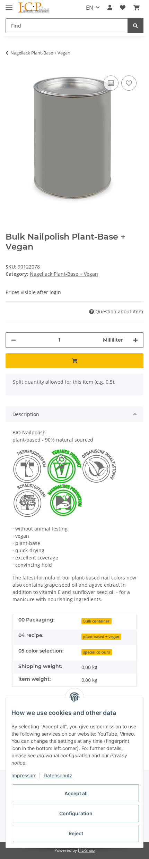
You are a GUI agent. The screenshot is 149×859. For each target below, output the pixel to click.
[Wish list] (122, 7)
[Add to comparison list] (111, 83)
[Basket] (136, 7)
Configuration (76, 813)
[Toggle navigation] (9, 4)
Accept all (76, 793)
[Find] (135, 25)
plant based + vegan (101, 636)
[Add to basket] (74, 360)
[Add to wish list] (129, 83)
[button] (110, 7)
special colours (96, 652)
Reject (76, 833)
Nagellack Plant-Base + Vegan (64, 274)
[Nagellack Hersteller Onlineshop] (34, 8)
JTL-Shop (86, 850)
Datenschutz (58, 775)
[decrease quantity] (13, 340)
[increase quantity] (135, 340)
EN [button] (89, 7)
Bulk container (96, 621)
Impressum (23, 775)
